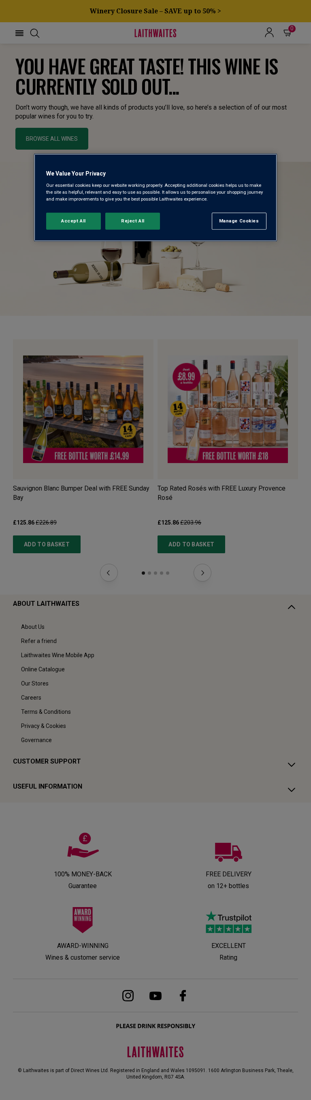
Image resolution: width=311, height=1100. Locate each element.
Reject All (133, 221)
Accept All (73, 221)
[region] (155, 197)
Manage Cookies (239, 221)
